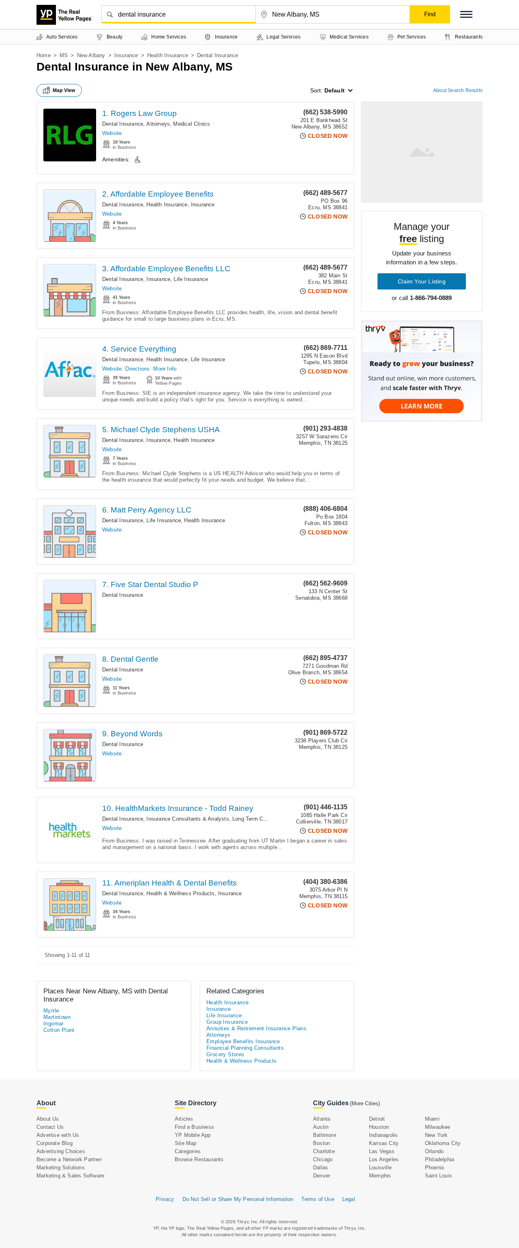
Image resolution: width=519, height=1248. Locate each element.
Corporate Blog (54, 1143)
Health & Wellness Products (180, 893)
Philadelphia (439, 1159)
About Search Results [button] (458, 90)
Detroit (377, 1119)
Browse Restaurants (199, 1159)
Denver (321, 1176)
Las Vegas (382, 1151)
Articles (184, 1119)
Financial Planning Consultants (245, 1048)
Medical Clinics (191, 124)
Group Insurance (227, 1022)
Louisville (380, 1167)
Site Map (186, 1143)
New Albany (91, 55)
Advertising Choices (60, 1151)
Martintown (57, 1017)
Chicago (322, 1159)
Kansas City (384, 1143)
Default (334, 90)
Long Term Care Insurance (264, 819)
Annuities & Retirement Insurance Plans (256, 1028)
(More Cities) (365, 1103)
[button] (466, 14)
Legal (348, 1199)
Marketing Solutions (60, 1167)
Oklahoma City (443, 1143)
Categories (188, 1151)
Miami (432, 1119)
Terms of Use (317, 1199)
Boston (321, 1143)
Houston (379, 1127)
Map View (64, 90)
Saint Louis (438, 1176)
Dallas (320, 1167)
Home (43, 55)
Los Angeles (384, 1159)
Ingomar (53, 1024)
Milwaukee (437, 1127)
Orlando (434, 1151)
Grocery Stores (225, 1054)
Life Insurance (191, 279)
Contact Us (50, 1127)
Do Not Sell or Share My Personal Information (238, 1199)
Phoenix (434, 1167)
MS (64, 55)
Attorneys (158, 124)
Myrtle (51, 1011)
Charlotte (324, 1151)
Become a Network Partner (69, 1159)
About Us (47, 1119)
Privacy (165, 1199)
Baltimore (324, 1135)
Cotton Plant (59, 1030)
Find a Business (194, 1127)
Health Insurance (167, 55)
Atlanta (321, 1119)
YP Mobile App (193, 1135)
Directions (137, 368)
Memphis (380, 1176)
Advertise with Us (57, 1135)
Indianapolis (383, 1135)
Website (112, 133)
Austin (320, 1127)
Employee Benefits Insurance (243, 1041)
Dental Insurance (122, 124)
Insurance (126, 55)
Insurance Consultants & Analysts (187, 819)
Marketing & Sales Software (70, 1176)
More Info (164, 368)
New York (436, 1135)
